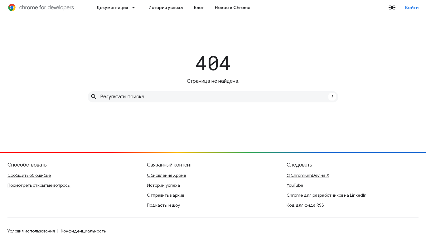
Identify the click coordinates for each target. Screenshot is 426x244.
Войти (412, 7)
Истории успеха (165, 7)
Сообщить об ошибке (29, 175)
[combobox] (213, 96)
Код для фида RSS (305, 205)
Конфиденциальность (83, 230)
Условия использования (31, 230)
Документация (112, 7)
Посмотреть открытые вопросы (38, 185)
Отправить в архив (165, 195)
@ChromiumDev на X (308, 175)
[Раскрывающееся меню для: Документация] (135, 7)
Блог (199, 7)
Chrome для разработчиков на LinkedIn (326, 195)
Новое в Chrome (232, 7)
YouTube (295, 185)
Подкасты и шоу (163, 205)
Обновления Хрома (166, 175)
